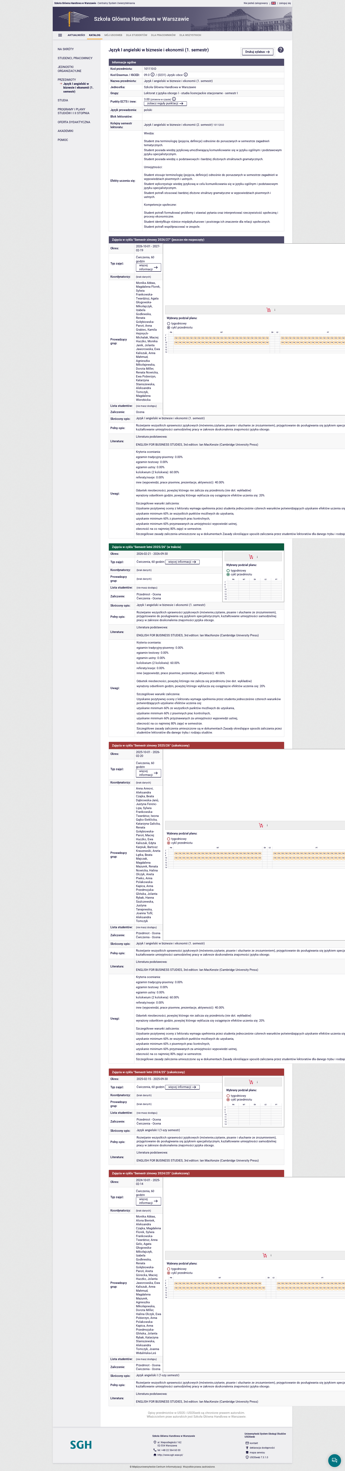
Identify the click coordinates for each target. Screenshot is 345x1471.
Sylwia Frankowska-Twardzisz (144, 294)
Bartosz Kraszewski (147, 849)
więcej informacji (146, 267)
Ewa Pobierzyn (145, 376)
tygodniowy (178, 323)
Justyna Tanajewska (144, 907)
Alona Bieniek (145, 1220)
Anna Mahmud (145, 355)
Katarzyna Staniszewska (145, 382)
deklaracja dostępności (262, 1447)
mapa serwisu (257, 1452)
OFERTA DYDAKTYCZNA (74, 122)
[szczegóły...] (275, 309)
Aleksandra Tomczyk (143, 390)
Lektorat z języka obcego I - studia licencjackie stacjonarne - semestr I (191, 93)
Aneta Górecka (144, 1273)
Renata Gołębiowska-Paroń (145, 321)
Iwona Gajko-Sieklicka (147, 818)
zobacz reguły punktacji (162, 103)
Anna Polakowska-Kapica (144, 882)
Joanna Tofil (144, 913)
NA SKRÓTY (66, 49)
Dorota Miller (144, 368)
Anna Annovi (144, 788)
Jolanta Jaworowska (145, 347)
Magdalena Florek (148, 286)
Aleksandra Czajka (143, 794)
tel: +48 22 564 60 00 (169, 1450)
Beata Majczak (144, 857)
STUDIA (63, 100)
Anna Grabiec (144, 327)
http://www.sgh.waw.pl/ (170, 1455)
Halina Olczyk (145, 1314)
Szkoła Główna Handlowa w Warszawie (170, 87)
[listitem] (76, 35)
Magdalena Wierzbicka (143, 398)
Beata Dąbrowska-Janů (147, 798)
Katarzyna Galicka (148, 823)
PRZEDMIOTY (67, 80)
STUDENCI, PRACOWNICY (75, 58)
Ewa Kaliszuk (144, 841)
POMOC (63, 140)
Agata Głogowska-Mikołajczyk (147, 302)
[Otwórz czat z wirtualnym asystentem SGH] (334, 1460)
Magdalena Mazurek (143, 864)
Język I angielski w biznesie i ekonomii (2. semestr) (178, 125)
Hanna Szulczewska (145, 899)
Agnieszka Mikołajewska (145, 363)
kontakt (254, 1443)
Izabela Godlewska (143, 312)
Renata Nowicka (147, 372)
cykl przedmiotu (181, 327)
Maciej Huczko (145, 837)
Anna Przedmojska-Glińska (145, 890)
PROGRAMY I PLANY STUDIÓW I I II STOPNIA (73, 111)
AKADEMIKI (65, 131)
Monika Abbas (145, 283)
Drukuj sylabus (255, 52)
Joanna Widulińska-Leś (147, 1351)
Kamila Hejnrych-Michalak (146, 333)
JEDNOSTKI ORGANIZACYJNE (69, 69)
